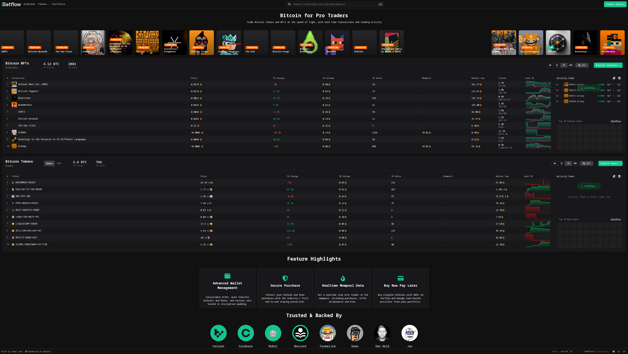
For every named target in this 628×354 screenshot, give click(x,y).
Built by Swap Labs (11, 351)
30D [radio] (570, 65)
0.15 (193, 125)
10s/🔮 (205, 237)
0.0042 (195, 111)
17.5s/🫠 (207, 223)
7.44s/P (206, 203)
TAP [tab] (59, 163)
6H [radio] (550, 65)
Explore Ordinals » (608, 65)
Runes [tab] (49, 163)
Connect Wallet (615, 4)
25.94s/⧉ (207, 182)
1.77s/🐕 (207, 189)
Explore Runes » (610, 163)
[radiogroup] (560, 65)
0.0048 (195, 139)
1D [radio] (557, 65)
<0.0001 (195, 132)
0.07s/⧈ (206, 210)
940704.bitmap (576, 101)
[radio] (582, 65)
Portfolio (58, 4)
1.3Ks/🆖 (207, 196)
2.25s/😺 (207, 244)
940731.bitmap (576, 96)
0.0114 (195, 91)
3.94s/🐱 (207, 230)
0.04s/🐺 (207, 216)
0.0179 (195, 84)
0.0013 (195, 98)
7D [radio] (564, 65)
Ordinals (29, 4)
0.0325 (195, 105)
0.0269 (195, 118)
